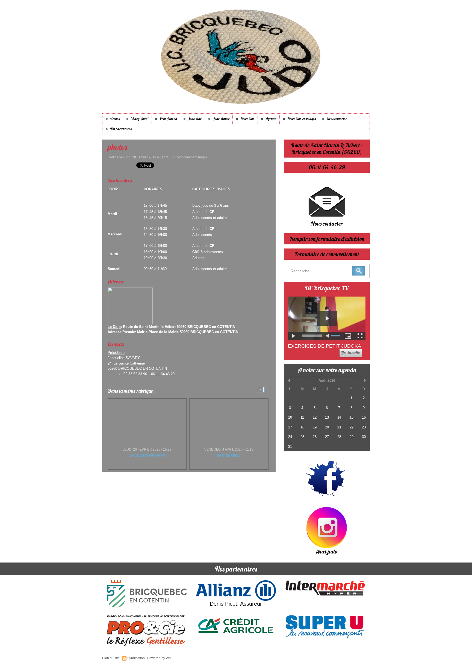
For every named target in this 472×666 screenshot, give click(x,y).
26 (315, 437)
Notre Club (247, 119)
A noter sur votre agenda (327, 370)
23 (364, 427)
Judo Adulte (220, 119)
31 (290, 447)
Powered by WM (159, 658)
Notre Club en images (301, 119)
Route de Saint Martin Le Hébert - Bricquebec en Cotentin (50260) (327, 148)
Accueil (114, 119)
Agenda (270, 119)
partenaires (229, 455)
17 (290, 427)
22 (351, 427)
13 (327, 417)
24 (290, 437)
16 (364, 417)
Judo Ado (194, 119)
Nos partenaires (120, 129)
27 (327, 437)
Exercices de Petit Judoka (324, 346)
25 (302, 437)
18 (302, 427)
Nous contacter (336, 119)
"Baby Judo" (139, 119)
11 (302, 417)
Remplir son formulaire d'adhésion (327, 238)
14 (339, 417)
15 (351, 417)
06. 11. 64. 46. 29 (327, 167)
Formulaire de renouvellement (327, 254)
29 (351, 437)
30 (364, 437)
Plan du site (111, 658)
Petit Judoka (168, 119)
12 (315, 417)
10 (290, 417)
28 (339, 437)
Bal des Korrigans (147, 455)
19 (315, 427)
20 (327, 427)
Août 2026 (326, 380)
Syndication (136, 658)
